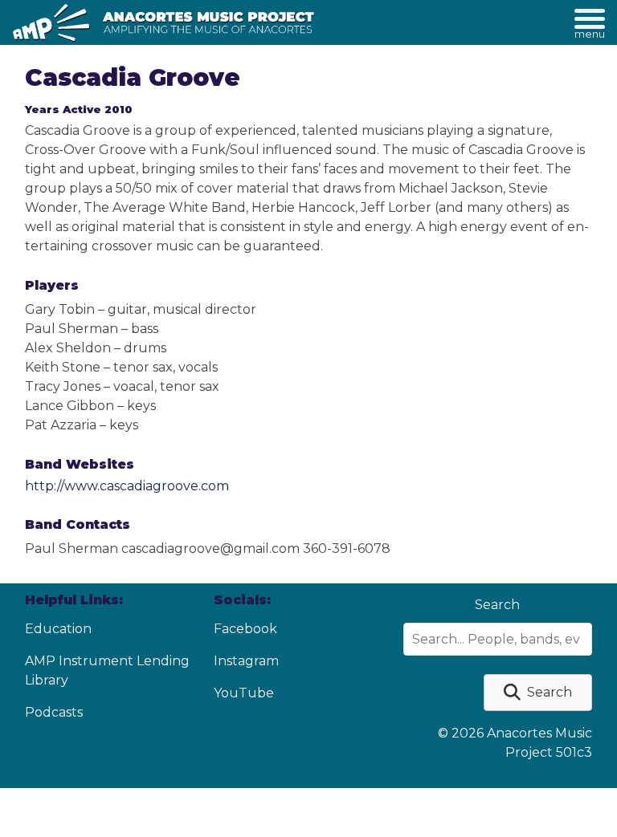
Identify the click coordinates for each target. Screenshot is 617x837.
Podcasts (54, 712)
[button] (538, 693)
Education (58, 628)
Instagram (246, 660)
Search (497, 604)
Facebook (245, 628)
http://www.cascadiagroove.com (127, 486)
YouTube (244, 693)
